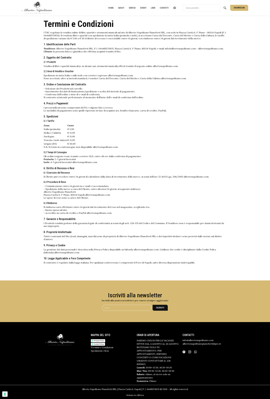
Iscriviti (160, 307)
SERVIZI (132, 8)
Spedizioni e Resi (100, 350)
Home (111, 8)
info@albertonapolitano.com (198, 340)
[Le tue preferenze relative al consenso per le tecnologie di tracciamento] (5, 394)
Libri (153, 8)
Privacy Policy (99, 341)
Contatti (164, 8)
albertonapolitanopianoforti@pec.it (202, 343)
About (121, 8)
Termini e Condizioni (102, 347)
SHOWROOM (239, 7)
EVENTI (143, 8)
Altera (140, 395)
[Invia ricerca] (225, 8)
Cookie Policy (99, 344)
